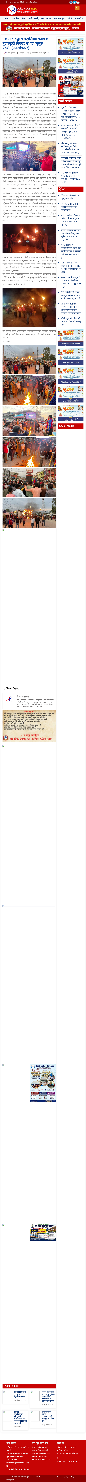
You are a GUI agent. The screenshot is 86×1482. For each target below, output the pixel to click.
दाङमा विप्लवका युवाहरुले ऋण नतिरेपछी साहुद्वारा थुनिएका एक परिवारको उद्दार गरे (71, 234)
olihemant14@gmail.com (30, 2)
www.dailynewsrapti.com (17, 1453)
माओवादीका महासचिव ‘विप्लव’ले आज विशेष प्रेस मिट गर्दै (70, 176)
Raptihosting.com (71, 1477)
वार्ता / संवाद (39, 18)
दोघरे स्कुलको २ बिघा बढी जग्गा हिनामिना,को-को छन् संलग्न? (71, 322)
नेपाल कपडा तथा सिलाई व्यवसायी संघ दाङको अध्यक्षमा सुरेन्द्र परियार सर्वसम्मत (70, 130)
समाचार (7, 18)
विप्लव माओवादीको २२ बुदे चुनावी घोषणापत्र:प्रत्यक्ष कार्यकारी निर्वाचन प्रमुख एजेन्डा (20, 1417)
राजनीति (15, 18)
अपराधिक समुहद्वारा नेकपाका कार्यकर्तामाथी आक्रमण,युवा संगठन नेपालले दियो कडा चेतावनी (71, 308)
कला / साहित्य (59, 18)
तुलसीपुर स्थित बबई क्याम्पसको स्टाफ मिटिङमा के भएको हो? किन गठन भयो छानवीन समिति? (71, 112)
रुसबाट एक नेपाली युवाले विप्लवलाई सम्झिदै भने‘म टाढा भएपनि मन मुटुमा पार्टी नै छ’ (71, 282)
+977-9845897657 (13, 2)
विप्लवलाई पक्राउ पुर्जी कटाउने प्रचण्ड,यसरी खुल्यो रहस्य (69, 207)
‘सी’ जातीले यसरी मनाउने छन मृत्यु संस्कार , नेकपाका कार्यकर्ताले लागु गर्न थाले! (71, 295)
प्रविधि (70, 18)
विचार (24, 18)
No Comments (50, 53)
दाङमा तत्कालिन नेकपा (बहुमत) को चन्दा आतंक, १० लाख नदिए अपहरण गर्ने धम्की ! (71, 267)
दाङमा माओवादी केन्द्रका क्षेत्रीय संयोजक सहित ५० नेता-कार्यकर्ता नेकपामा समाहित (70, 220)
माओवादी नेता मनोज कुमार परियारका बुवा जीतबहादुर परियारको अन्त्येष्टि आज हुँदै (71, 161)
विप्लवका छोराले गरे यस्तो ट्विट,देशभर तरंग (20, 1394)
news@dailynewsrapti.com (18, 1469)
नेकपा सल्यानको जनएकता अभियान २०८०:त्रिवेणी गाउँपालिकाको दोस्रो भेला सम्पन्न (48, 1396)
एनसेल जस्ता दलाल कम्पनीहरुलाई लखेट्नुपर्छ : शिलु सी (48, 1416)
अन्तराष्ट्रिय (79, 18)
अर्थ (30, 18)
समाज (48, 18)
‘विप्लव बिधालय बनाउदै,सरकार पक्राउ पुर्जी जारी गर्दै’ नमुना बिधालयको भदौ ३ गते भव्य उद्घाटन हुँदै (71, 251)
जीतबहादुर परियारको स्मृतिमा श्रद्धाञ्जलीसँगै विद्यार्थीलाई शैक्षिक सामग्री (71, 146)
